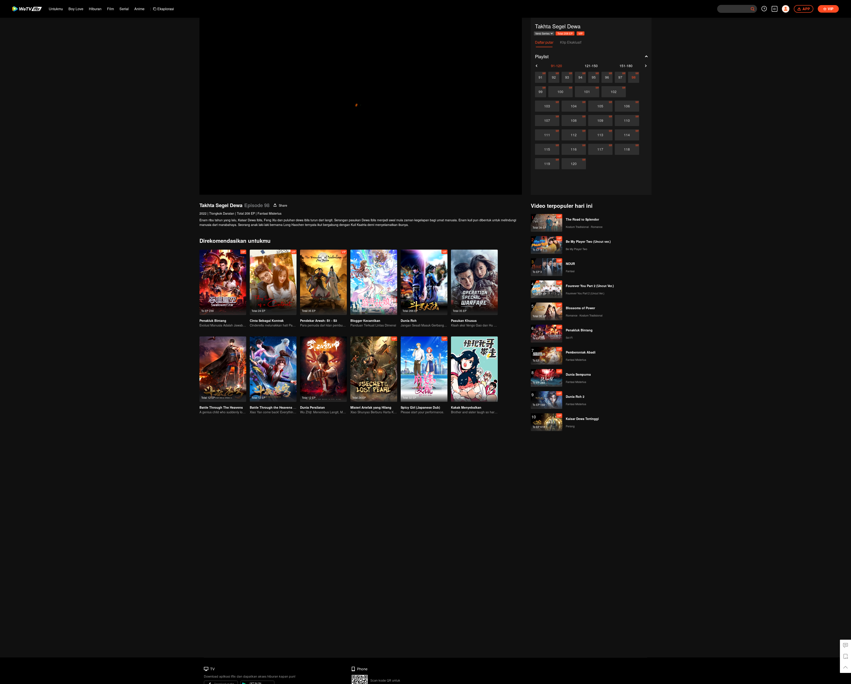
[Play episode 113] (600, 134)
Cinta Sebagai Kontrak (267, 320)
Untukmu (56, 8)
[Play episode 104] (574, 106)
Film (110, 8)
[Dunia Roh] (424, 282)
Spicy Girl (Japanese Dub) (420, 407)
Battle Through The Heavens (221, 407)
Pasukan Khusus (464, 320)
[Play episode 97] (620, 77)
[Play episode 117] (600, 149)
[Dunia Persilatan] (323, 369)
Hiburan (95, 8)
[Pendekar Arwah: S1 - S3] (323, 282)
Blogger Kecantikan (365, 320)
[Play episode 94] (580, 77)
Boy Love (75, 8)
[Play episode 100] (560, 91)
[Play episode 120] (574, 163)
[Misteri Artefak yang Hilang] (373, 369)
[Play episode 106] (627, 106)
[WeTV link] (27, 8)
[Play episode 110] (627, 120)
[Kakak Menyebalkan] (474, 369)
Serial (124, 8)
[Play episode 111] (547, 134)
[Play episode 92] (553, 77)
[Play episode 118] (627, 149)
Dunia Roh (409, 320)
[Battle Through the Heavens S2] (273, 369)
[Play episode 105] (600, 106)
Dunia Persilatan (312, 407)
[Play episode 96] (607, 77)
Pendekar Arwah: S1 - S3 (318, 320)
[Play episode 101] (587, 91)
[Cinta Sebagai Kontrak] (273, 282)
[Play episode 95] (593, 77)
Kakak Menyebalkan (466, 407)
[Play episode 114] (627, 134)
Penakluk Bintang (212, 320)
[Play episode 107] (547, 120)
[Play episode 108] (574, 120)
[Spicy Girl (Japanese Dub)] (424, 369)
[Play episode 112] (574, 134)
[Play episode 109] (600, 120)
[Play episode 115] (547, 149)
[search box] (752, 9)
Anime (139, 8)
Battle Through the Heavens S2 (273, 407)
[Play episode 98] (633, 77)
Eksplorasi (165, 8)
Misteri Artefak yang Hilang (370, 407)
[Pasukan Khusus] (474, 282)
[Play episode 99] (540, 91)
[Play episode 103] (547, 106)
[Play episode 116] (574, 149)
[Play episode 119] (547, 163)
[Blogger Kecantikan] (373, 282)
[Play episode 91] (540, 77)
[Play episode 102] (613, 91)
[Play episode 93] (567, 77)
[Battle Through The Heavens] (222, 369)
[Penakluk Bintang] (222, 282)
